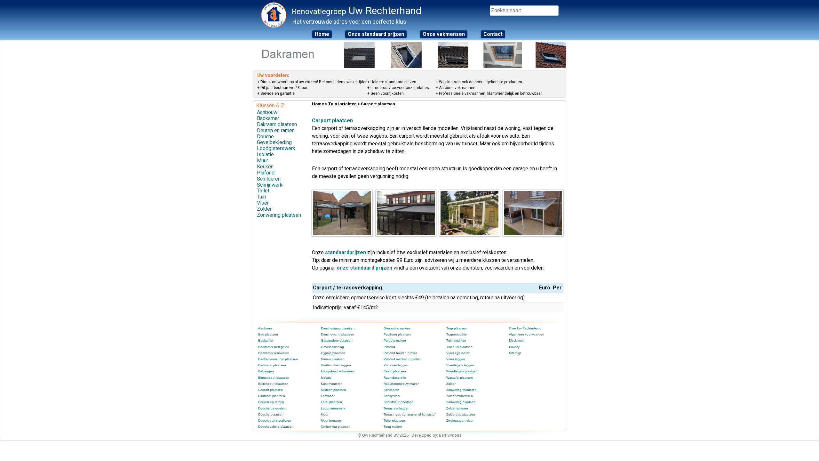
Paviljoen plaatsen (397, 334)
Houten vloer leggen (336, 365)
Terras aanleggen (397, 408)
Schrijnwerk (269, 185)
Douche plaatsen (270, 414)
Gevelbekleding (274, 142)
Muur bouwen (331, 420)
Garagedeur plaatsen (337, 340)
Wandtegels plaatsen (462, 371)
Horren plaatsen (333, 359)
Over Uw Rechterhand (525, 328)
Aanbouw (267, 112)
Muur (262, 161)
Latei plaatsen (331, 402)
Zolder (264, 209)
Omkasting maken (397, 328)
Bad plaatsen (268, 334)
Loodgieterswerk (276, 148)
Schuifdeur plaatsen (398, 402)
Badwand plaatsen (272, 365)
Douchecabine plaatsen (275, 426)
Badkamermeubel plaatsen (278, 359)
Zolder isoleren (457, 408)
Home (322, 34)
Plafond (265, 173)
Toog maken (393, 426)
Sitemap (515, 353)
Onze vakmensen (444, 34)
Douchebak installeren (274, 420)
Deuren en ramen (276, 130)
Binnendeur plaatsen (273, 377)
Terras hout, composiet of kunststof (409, 414)
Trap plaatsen (456, 328)
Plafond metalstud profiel (402, 359)
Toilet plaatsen (394, 420)
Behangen (266, 371)
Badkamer (268, 118)
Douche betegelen (272, 408)
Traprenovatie (456, 334)
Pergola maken (395, 340)
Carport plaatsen (270, 390)
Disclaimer (516, 340)
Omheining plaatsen (336, 426)
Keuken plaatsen (333, 390)
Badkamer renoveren (273, 353)
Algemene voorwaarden (526, 334)
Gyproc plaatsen (333, 353)
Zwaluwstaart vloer (459, 420)
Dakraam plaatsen (277, 124)
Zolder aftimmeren (459, 396)
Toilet (263, 191)
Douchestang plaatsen (337, 328)
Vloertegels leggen (460, 365)
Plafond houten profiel (400, 353)
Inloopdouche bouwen (337, 371)
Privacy (514, 347)
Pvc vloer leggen (396, 365)
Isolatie (265, 154)
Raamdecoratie (395, 377)
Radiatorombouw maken (401, 383)
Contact (493, 34)
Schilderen (269, 179)
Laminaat (328, 396)
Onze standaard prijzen (376, 34)
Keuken (265, 167)
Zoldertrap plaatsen (460, 414)
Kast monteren (332, 383)
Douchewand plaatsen (337, 334)
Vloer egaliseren (458, 353)
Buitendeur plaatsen (273, 383)
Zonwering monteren (461, 390)
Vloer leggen (455, 359)
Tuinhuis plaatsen (459, 347)
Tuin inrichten (342, 103)
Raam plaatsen (395, 371)
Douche (265, 136)
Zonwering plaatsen (279, 215)
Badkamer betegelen (273, 347)
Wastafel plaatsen (459, 377)
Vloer (263, 203)
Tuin (261, 197)
